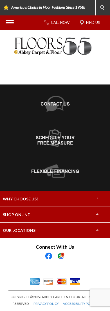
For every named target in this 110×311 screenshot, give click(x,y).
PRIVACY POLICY (46, 303)
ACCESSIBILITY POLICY (80, 303)
